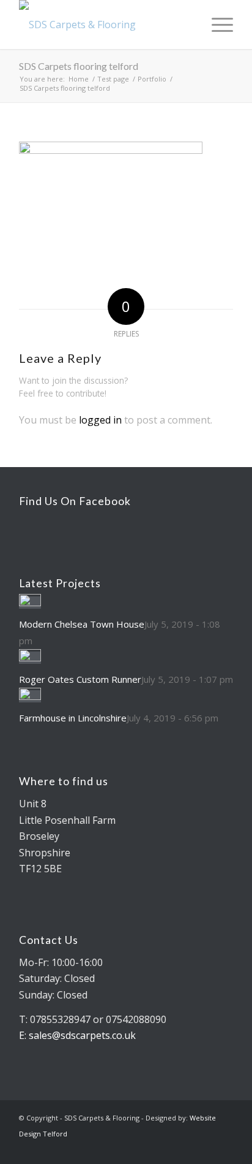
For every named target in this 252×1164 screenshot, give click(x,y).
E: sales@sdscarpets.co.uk (77, 1035)
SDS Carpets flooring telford (78, 66)
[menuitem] (187, 24)
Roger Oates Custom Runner (80, 679)
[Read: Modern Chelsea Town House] (30, 602)
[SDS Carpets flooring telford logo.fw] (104, 24)
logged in (100, 420)
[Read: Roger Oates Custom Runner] (30, 658)
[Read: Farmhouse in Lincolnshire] (30, 696)
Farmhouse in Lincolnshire (73, 718)
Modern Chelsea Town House (81, 624)
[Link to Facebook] (224, 1148)
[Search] (187, 24)
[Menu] (216, 24)
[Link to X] (205, 1148)
